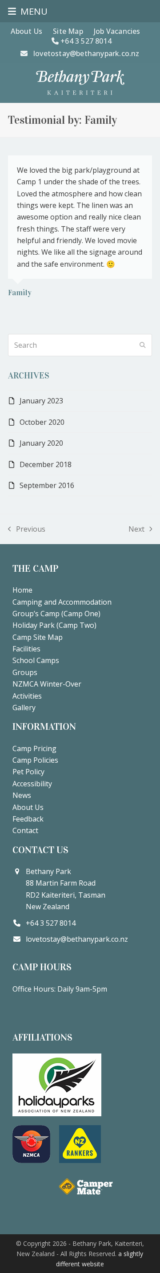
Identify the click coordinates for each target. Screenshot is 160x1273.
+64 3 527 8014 (85, 41)
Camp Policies (35, 760)
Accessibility (32, 784)
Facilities (26, 649)
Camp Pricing (34, 748)
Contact (25, 830)
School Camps (35, 660)
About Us (28, 807)
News (21, 795)
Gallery (24, 707)
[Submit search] (143, 345)
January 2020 (41, 443)
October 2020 (42, 422)
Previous (26, 529)
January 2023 (41, 401)
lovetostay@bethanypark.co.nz (86, 53)
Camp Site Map (37, 637)
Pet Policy (28, 772)
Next (136, 529)
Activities (27, 696)
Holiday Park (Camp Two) (54, 625)
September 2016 (47, 485)
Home (22, 590)
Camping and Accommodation (62, 602)
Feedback (28, 819)
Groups (24, 672)
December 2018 (46, 464)
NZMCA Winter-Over (46, 684)
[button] (28, 11)
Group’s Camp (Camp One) (56, 613)
